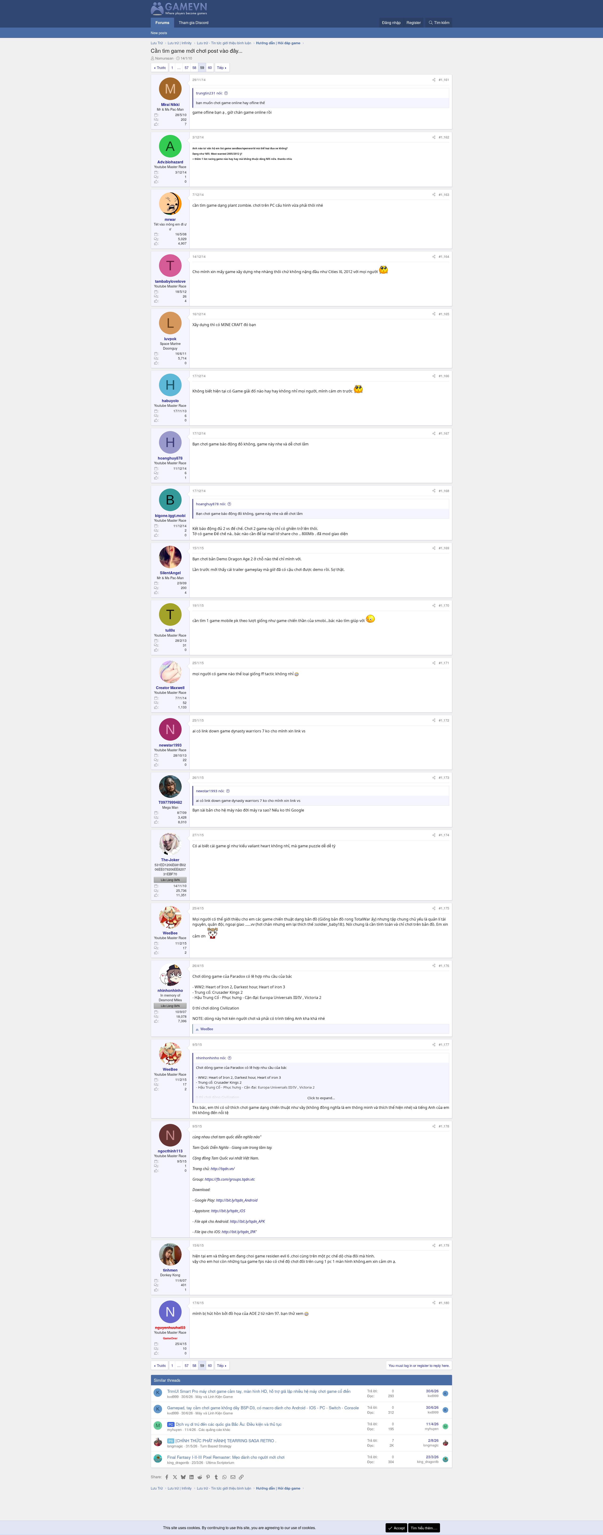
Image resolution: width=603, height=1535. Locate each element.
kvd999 (173, 1396)
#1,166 (444, 375)
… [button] (179, 67)
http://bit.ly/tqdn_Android (236, 1200)
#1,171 (444, 662)
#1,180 (444, 1302)
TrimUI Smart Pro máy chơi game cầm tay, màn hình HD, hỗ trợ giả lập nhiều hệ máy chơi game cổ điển (258, 1391)
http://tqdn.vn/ (223, 1168)
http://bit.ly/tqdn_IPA (238, 1231)
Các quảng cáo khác (214, 1429)
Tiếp (220, 67)
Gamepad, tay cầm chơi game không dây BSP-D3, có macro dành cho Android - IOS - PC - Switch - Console (263, 1407)
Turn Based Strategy (216, 1445)
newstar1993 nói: (210, 790)
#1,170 (444, 605)
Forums (162, 22)
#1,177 (444, 1044)
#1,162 (444, 137)
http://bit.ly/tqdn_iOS (228, 1210)
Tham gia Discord (193, 22)
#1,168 (444, 490)
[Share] (434, 80)
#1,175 (444, 908)
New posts (159, 32)
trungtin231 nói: (209, 93)
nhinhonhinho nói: (211, 1057)
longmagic (175, 1445)
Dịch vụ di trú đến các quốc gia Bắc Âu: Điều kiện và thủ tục (229, 1424)
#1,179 (444, 1245)
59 (202, 67)
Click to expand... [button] (321, 1097)
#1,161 (444, 79)
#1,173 (444, 777)
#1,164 (444, 256)
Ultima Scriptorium (220, 1462)
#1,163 (444, 194)
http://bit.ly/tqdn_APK (247, 1221)
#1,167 (444, 433)
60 (210, 67)
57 (186, 67)
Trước (161, 67)
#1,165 (444, 313)
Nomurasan (164, 58)
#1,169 (444, 547)
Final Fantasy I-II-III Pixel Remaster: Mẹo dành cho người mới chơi (226, 1457)
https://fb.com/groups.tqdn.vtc (230, 1179)
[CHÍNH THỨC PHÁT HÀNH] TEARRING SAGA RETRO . (225, 1440)
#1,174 (444, 834)
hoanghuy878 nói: (211, 503)
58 (194, 67)
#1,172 (444, 720)
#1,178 (444, 1126)
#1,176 (444, 965)
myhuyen (174, 1429)
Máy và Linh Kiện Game (214, 1396)
